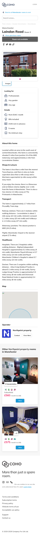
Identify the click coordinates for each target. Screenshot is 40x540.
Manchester (32, 24)
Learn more (27, 487)
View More (27, 335)
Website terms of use (10, 507)
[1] (20, 79)
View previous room (13, 35)
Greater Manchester (19, 24)
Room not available (20, 39)
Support (5, 515)
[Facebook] (3, 45)
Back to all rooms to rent (18, 12)
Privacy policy (7, 503)
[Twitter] (7, 45)
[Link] (13, 45)
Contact (17, 335)
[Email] (10, 45)
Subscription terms (9, 500)
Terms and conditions (10, 497)
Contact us (6, 518)
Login (35, 4)
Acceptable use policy (10, 510)
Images (7, 83)
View (20, 401)
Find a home (6, 24)
